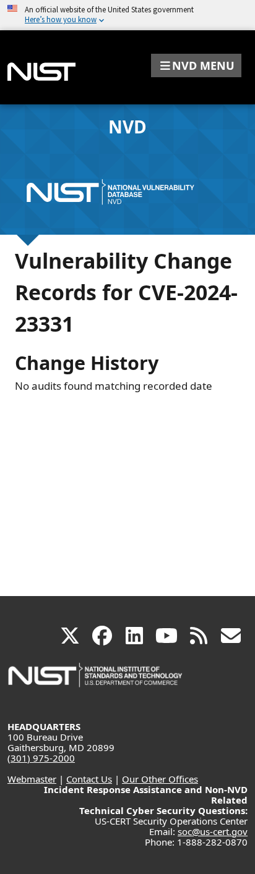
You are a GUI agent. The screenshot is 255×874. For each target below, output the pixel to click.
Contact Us (89, 779)
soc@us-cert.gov (213, 831)
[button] (196, 65)
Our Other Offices (160, 779)
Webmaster (31, 779)
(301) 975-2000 (41, 758)
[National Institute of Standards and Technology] (95, 681)
